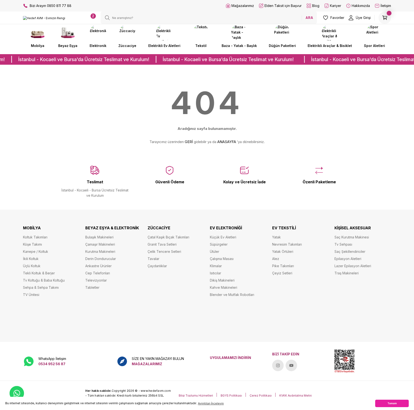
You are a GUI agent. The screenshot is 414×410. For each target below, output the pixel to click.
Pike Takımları (283, 266)
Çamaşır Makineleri (100, 244)
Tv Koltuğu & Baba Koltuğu (44, 280)
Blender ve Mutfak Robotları (232, 295)
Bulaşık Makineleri (99, 237)
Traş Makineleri (346, 273)
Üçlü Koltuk (31, 266)
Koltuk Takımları (35, 237)
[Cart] (385, 18)
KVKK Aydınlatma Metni (295, 395)
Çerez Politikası (261, 395)
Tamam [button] (392, 403)
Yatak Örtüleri (282, 251)
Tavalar (153, 259)
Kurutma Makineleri (100, 251)
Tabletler (92, 287)
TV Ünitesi (31, 295)
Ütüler (214, 251)
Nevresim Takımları (287, 244)
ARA (309, 18)
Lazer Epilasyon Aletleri (352, 266)
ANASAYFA (226, 141)
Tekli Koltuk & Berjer (39, 273)
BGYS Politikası (231, 395)
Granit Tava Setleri (162, 244)
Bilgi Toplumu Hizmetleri (196, 395)
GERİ (189, 141)
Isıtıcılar (215, 273)
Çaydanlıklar (157, 266)
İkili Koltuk (31, 259)
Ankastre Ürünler (98, 266)
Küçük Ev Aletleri (223, 237)
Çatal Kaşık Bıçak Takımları (168, 237)
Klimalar (216, 266)
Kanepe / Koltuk (35, 251)
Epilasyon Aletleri (347, 259)
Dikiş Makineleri (222, 280)
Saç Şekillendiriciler (349, 251)
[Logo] (44, 18)
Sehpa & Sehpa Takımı (41, 287)
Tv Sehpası (343, 244)
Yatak (276, 237)
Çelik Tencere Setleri (164, 251)
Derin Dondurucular (100, 259)
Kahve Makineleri (223, 287)
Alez (275, 259)
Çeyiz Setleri (282, 273)
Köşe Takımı (32, 244)
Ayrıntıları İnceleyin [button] (211, 403)
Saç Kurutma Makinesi (351, 237)
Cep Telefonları (97, 273)
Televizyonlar (96, 280)
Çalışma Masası (222, 259)
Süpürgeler (219, 244)
